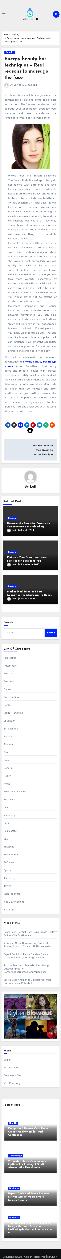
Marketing (9, 815)
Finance (8, 744)
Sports (7, 870)
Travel (7, 886)
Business (9, 681)
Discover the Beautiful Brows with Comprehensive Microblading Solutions (28, 526)
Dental (7, 705)
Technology (10, 878)
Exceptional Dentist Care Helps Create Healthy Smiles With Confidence (28, 1131)
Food (6, 752)
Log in (7, 1059)
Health (7, 775)
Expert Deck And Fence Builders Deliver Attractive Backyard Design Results (28, 1197)
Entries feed (11, 1067)
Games (7, 760)
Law (6, 807)
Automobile (10, 665)
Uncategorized (12, 893)
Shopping (9, 846)
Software (9, 862)
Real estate (10, 831)
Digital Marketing (13, 713)
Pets (6, 823)
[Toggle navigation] (3, 14)
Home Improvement (15, 791)
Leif (15, 85)
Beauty (9, 52)
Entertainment (12, 728)
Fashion (8, 736)
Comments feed (13, 1075)
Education (9, 720)
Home (7, 783)
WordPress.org (12, 1083)
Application (10, 657)
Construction (11, 697)
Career (7, 689)
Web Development (14, 901)
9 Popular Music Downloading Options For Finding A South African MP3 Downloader (27, 1164)
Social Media (11, 854)
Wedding (9, 909)
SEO (6, 838)
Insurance (9, 799)
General (8, 768)
